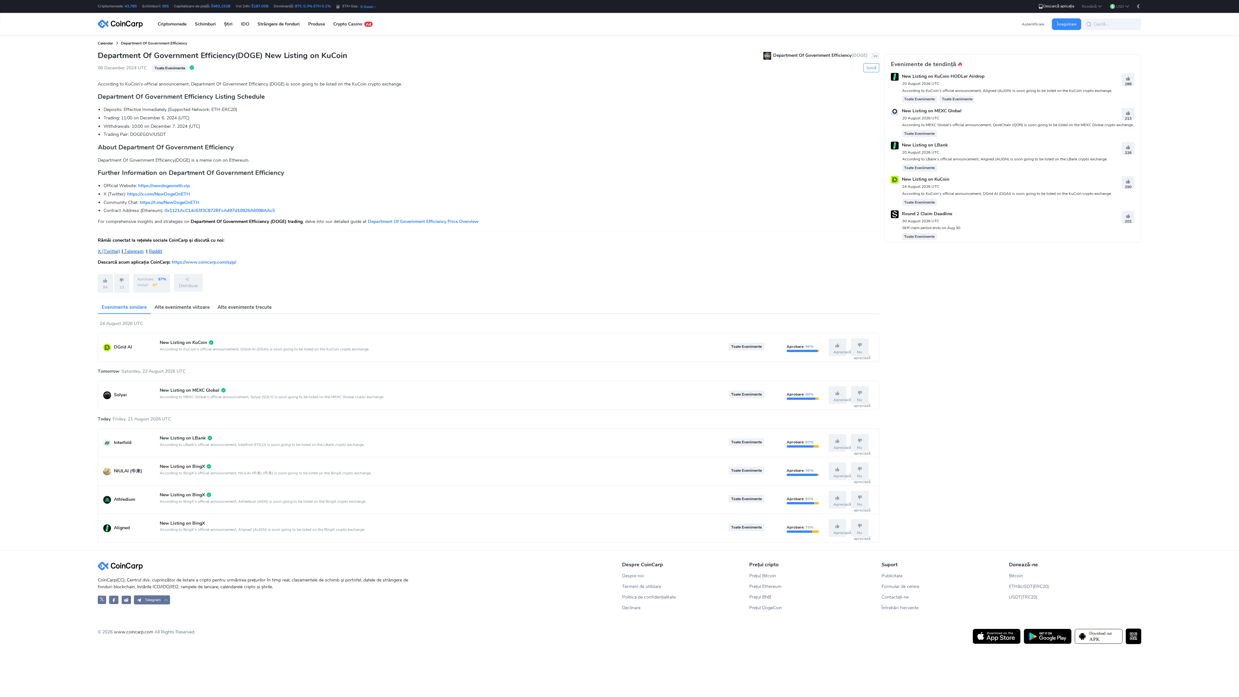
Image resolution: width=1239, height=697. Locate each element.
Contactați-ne (895, 597)
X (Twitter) (109, 251)
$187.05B (259, 6)
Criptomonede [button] (172, 24)
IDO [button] (245, 24)
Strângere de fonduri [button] (278, 24)
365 (165, 6)
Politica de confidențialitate (649, 597)
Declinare (631, 608)
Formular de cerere (900, 586)
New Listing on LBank (925, 145)
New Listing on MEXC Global (932, 111)
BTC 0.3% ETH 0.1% (313, 6)
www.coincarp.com (133, 632)
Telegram (133, 251)
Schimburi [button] (205, 24)
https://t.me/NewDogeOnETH (169, 202)
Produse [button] (316, 24)
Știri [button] (228, 24)
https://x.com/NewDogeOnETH (158, 194)
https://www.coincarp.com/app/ (204, 262)
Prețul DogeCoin (765, 608)
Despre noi (633, 576)
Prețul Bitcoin (762, 576)
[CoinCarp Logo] (122, 24)
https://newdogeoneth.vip (164, 186)
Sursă (871, 67)
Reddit (155, 251)
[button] (1092, 7)
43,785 (131, 6)
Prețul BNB (760, 597)
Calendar (105, 43)
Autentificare (1033, 24)
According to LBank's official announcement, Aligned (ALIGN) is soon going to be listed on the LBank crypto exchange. (1005, 159)
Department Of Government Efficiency (154, 43)
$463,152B (220, 6)
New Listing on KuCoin (925, 180)
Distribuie (188, 286)
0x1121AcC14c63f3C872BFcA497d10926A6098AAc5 (220, 210)
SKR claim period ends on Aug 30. (931, 227)
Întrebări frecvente (900, 608)
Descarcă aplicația (1058, 6)
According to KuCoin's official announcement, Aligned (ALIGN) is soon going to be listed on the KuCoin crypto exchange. (1007, 90)
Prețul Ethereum (765, 586)
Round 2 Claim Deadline (927, 214)
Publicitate (891, 576)
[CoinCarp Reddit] (126, 600)
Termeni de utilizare (641, 586)
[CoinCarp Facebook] (113, 600)
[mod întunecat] (1138, 6)
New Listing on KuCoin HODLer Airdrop (943, 77)
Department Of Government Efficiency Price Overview (423, 221)
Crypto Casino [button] (352, 24)
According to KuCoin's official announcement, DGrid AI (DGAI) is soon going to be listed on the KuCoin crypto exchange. (1007, 193)
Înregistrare (1066, 24)
